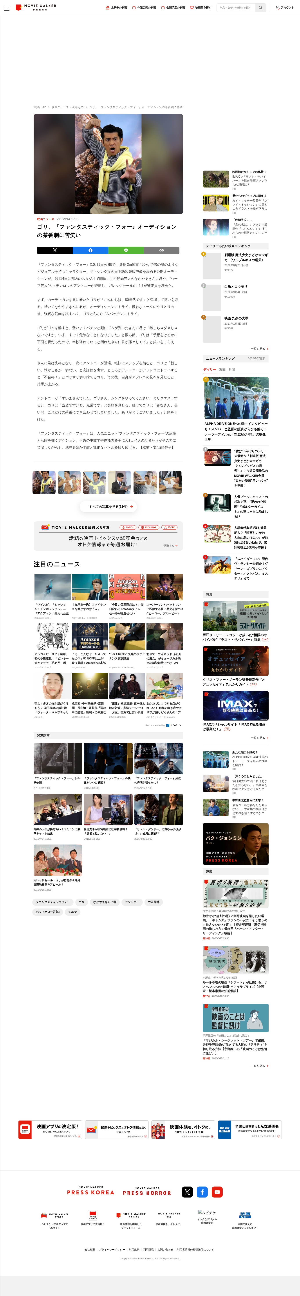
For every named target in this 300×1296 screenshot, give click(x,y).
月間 (232, 369)
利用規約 (134, 1249)
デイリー (209, 369)
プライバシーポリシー (112, 1249)
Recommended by (155, 725)
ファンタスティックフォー (53, 902)
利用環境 (148, 1249)
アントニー (132, 902)
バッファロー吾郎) (48, 912)
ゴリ (82, 902)
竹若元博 (153, 902)
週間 (222, 369)
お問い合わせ (165, 1249)
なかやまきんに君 (104, 902)
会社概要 (90, 1249)
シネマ (72, 912)
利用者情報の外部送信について (195, 1249)
